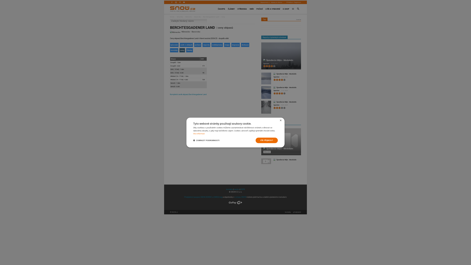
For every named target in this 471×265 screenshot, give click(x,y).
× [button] (280, 120)
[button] (206, 140)
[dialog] (235, 132)
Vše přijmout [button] (266, 140)
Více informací (199, 133)
